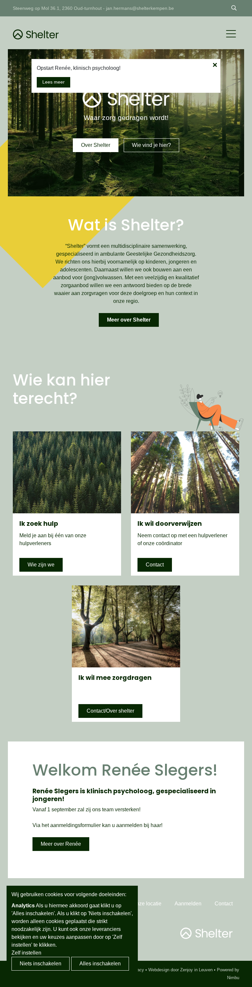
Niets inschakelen (40, 963)
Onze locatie (146, 903)
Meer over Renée (61, 844)
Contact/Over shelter (110, 711)
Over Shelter (95, 145)
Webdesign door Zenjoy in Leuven (180, 969)
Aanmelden (188, 903)
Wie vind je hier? (151, 145)
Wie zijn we (41, 564)
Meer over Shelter (129, 320)
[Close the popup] (214, 64)
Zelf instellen (26, 953)
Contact (155, 564)
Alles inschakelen (100, 963)
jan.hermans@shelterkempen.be (140, 8)
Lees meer (53, 82)
